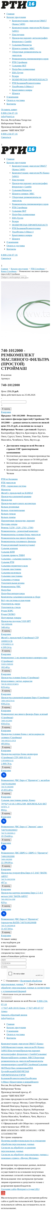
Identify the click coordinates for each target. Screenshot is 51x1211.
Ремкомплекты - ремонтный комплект (19, 531)
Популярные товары (11, 617)
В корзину (6, 409)
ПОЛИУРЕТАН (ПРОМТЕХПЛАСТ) (30, 79)
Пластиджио (18, 34)
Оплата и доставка (16, 100)
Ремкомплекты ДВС (11, 586)
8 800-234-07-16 (9, 113)
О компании (12, 97)
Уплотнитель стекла (11, 607)
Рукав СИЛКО (8, 614)
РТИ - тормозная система (13, 486)
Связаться (6, 137)
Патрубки (6, 590)
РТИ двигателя (8, 482)
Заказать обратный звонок (14, 1015)
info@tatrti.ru (7, 116)
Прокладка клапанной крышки (16, 496)
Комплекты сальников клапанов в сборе (20, 597)
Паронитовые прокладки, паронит (18, 520)
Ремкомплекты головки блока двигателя (21, 534)
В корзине (6, 412)
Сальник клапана (9, 548)
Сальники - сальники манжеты (16, 559)
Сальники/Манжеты (22, 45)
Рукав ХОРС (7, 610)
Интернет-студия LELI (28, 1189)
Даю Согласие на (25, 988)
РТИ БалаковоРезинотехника (26, 83)
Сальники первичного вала (14, 565)
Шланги (16, 93)
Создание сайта (9, 1189)
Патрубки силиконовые (23, 69)
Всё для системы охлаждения (15, 600)
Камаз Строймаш (9, 271)
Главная (10, 13)
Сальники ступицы (10, 579)
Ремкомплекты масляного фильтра (18, 538)
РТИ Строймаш (19, 62)
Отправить (6, 998)
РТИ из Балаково (9, 479)
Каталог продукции (16, 17)
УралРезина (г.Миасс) (23, 86)
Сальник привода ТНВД (13, 555)
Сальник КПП (8, 552)
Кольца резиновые (10, 507)
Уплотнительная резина (12, 583)
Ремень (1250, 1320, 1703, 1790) (17, 527)
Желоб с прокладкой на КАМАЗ (17, 493)
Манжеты (6, 489)
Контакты (11, 104)
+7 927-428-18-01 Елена (13, 1008)
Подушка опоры (9, 524)
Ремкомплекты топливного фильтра (18, 541)
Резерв (15, 76)
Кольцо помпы (8, 517)
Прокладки (6, 500)
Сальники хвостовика (11, 576)
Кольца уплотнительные (13, 510)
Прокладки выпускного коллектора (18, 503)
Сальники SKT (19, 65)
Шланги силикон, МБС (23, 48)
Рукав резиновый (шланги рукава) (18, 545)
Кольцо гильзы (8, 513)
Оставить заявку (9, 109)
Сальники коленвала (11, 572)
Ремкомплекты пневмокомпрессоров (30, 58)
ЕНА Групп (17, 72)
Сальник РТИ (7, 562)
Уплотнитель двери (10, 604)
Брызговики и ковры (22, 90)
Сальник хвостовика (11, 569)
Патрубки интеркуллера (13, 593)
